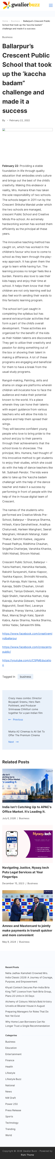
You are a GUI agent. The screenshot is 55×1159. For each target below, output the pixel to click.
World (8, 1135)
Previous (18, 719)
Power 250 (11, 1104)
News (8, 1091)
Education (11, 1047)
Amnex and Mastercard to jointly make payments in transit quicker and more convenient (27, 930)
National (10, 1085)
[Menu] (51, 5)
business (25, 676)
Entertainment (13, 1054)
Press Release (13, 1110)
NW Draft (10, 1097)
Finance (9, 1060)
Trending (10, 1129)
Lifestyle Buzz (13, 1079)
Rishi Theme (27, 1154)
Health (9, 1066)
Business (7, 37)
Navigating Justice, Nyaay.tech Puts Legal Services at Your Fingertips (25, 872)
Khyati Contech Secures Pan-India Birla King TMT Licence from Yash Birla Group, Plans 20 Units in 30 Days (28, 991)
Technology (11, 1122)
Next (11, 741)
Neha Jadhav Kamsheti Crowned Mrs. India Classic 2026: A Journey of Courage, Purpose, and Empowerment (29, 977)
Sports (9, 1116)
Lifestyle (10, 1073)
